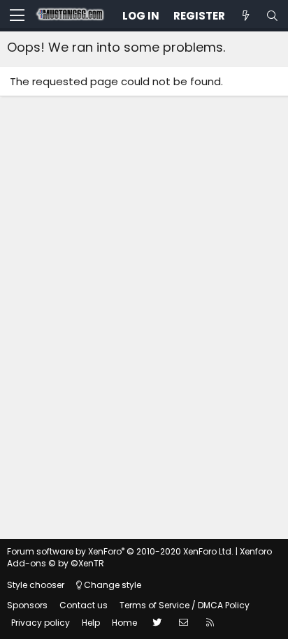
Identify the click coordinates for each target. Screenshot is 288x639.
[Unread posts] (245, 16)
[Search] (272, 16)
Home (124, 623)
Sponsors (27, 605)
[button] (17, 16)
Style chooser (35, 585)
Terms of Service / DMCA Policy (185, 605)
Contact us (83, 605)
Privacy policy (40, 623)
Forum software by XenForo (120, 551)
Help (91, 623)
